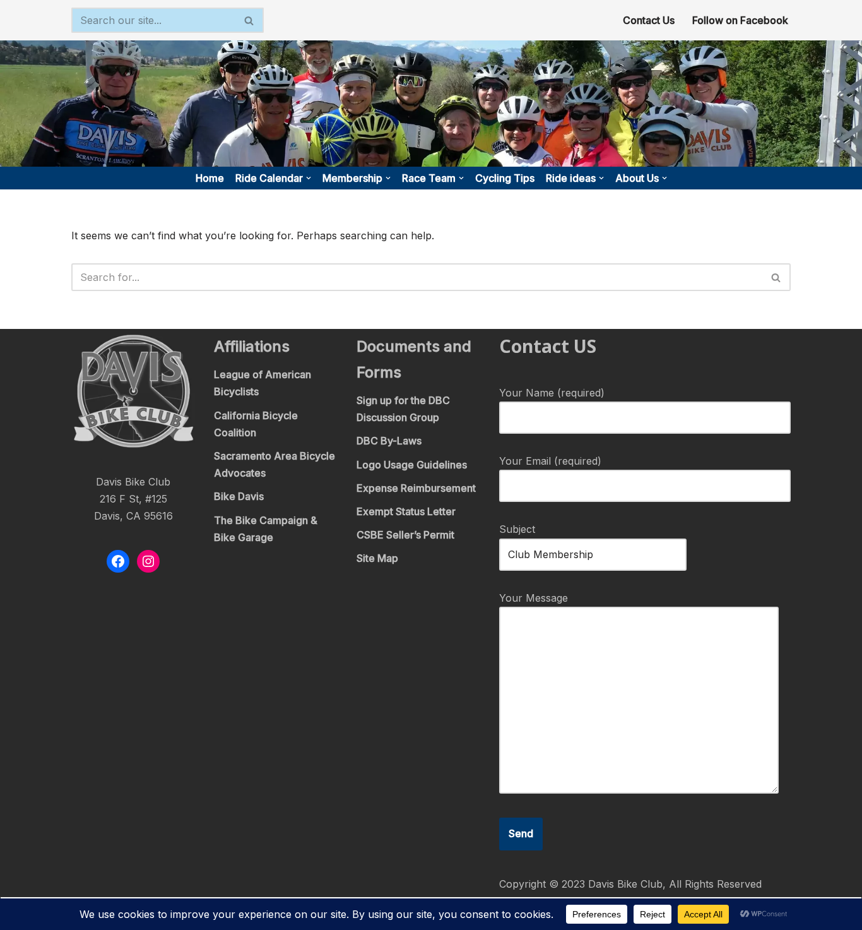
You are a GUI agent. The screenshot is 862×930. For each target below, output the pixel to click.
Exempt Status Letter (406, 511)
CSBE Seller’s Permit (405, 534)
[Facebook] (118, 561)
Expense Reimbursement (416, 488)
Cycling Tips (504, 178)
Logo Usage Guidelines (412, 464)
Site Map (377, 558)
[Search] (249, 20)
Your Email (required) (550, 461)
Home (210, 178)
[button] (308, 178)
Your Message (533, 598)
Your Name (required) (552, 392)
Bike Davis (239, 496)
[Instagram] (148, 561)
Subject (517, 529)
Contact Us (649, 20)
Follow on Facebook (740, 20)
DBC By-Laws (389, 440)
